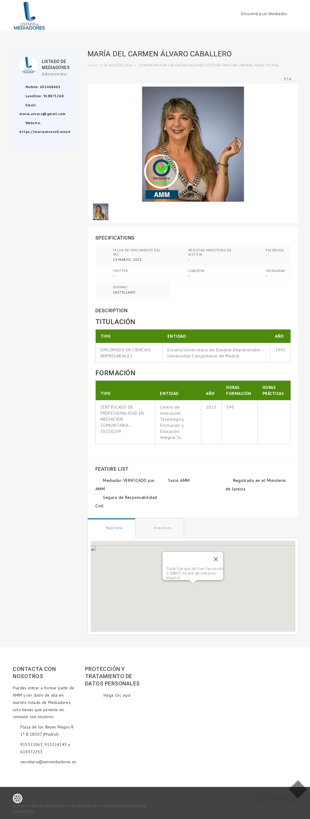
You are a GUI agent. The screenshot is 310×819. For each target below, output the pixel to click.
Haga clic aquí (117, 695)
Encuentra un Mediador (264, 13)
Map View (114, 528)
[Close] (216, 559)
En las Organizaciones (184, 65)
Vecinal (272, 65)
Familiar (229, 65)
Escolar (213, 65)
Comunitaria (150, 65)
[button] (193, 587)
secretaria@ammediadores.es (48, 761)
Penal (259, 65)
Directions (162, 528)
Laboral (245, 65)
